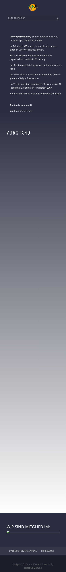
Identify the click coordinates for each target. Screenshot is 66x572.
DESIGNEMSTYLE (33, 567)
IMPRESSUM (47, 550)
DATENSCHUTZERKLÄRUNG (23, 550)
